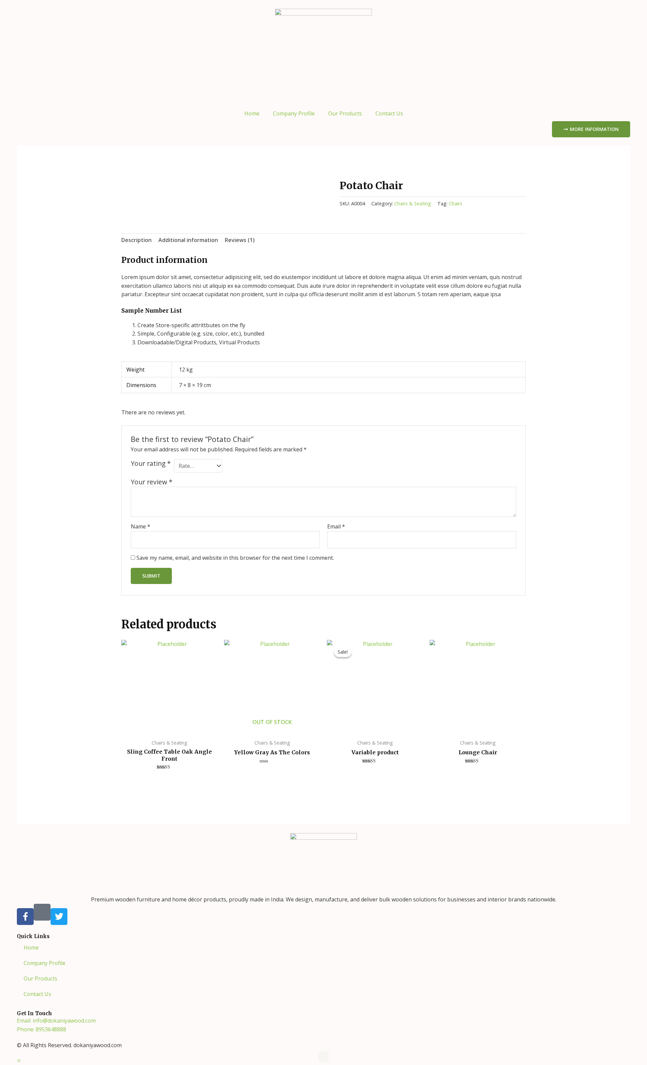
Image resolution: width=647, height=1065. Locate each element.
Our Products (345, 113)
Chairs (455, 203)
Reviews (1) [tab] (240, 240)
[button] (19, 1060)
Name (140, 526)
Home (251, 113)
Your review (152, 481)
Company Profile (294, 113)
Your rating (151, 463)
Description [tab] (136, 240)
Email (336, 526)
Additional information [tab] (188, 240)
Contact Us (389, 113)
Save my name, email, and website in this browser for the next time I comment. (235, 557)
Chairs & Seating (412, 203)
